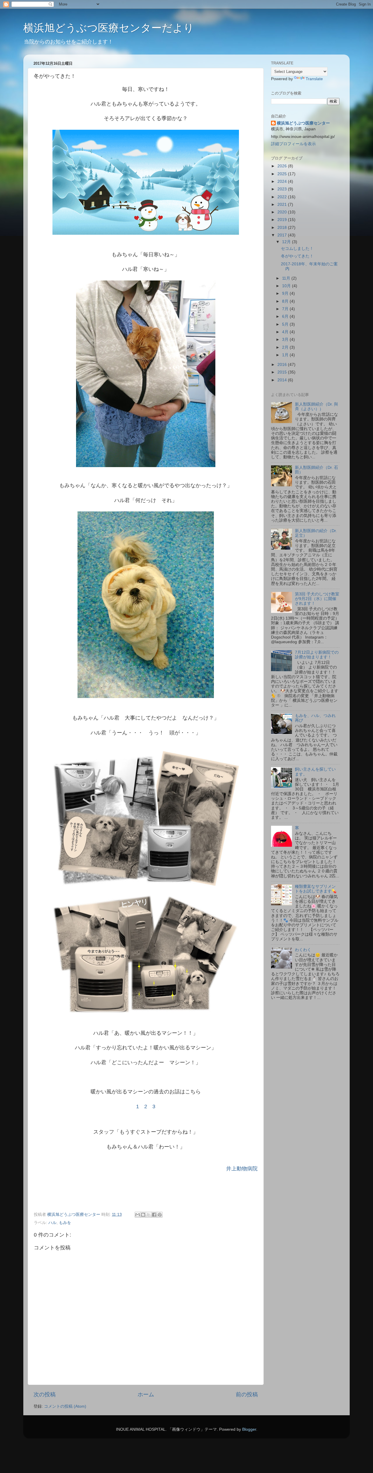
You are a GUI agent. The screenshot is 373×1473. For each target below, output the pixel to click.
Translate (314, 79)
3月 (286, 339)
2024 (282, 181)
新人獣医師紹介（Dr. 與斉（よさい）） (316, 406)
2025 (282, 174)
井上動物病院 (242, 1169)
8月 (286, 301)
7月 (286, 309)
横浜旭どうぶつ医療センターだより (108, 28)
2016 (282, 364)
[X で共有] (149, 1215)
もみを (65, 1223)
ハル (52, 1223)
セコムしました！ (297, 248)
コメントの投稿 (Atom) (65, 1406)
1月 (286, 355)
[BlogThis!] (143, 1215)
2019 (282, 220)
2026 (282, 166)
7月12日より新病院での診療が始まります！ (317, 654)
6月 (286, 316)
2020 (282, 212)
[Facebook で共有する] (154, 1215)
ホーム (146, 1394)
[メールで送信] (137, 1215)
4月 (286, 332)
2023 (282, 189)
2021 (282, 204)
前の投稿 (247, 1394)
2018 (282, 227)
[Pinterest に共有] (160, 1215)
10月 (287, 286)
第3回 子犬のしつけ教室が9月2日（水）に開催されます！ (317, 599)
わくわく (303, 950)
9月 (286, 293)
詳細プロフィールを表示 (293, 144)
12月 (287, 242)
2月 (286, 347)
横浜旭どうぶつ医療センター (303, 123)
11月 (286, 278)
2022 (282, 197)
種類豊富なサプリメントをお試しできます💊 (316, 888)
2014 (282, 380)
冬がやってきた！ (297, 256)
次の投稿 (45, 1394)
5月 (286, 324)
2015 (282, 372)
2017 (282, 235)
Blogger (249, 1429)
